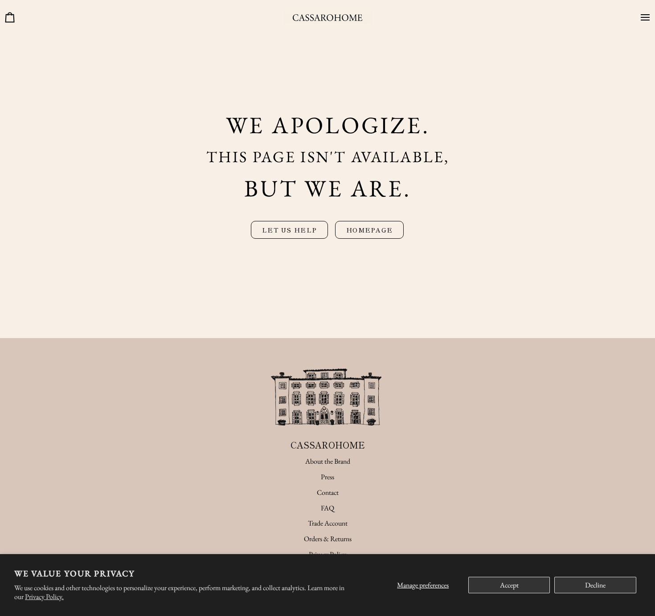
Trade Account (328, 523)
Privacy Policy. (44, 596)
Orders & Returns (328, 538)
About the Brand (327, 461)
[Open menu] (642, 17)
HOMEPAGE (369, 229)
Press (327, 476)
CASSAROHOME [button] (328, 444)
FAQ (327, 508)
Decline (595, 585)
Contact (328, 492)
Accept (509, 585)
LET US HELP (289, 229)
